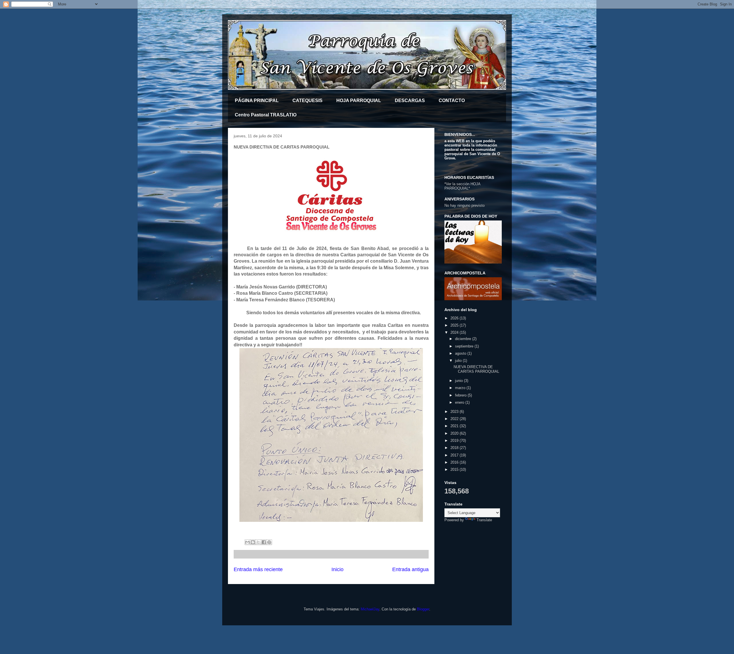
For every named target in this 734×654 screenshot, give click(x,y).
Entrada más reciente (258, 569)
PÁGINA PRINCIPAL (257, 100)
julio (459, 360)
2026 (455, 318)
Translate (484, 520)
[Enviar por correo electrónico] (247, 542)
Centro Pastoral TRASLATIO (265, 114)
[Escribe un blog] (253, 542)
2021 (455, 426)
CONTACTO (452, 100)
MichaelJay (370, 609)
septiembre (465, 346)
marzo (460, 388)
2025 (455, 325)
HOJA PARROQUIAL (358, 100)
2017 (455, 455)
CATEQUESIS (307, 100)
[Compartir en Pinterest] (269, 542)
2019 (455, 440)
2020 (455, 433)
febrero (461, 395)
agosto (461, 353)
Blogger (423, 609)
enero (460, 402)
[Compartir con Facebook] (264, 542)
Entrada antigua (410, 569)
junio (459, 380)
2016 (455, 462)
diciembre (463, 339)
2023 (455, 411)
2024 (455, 332)
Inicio (337, 569)
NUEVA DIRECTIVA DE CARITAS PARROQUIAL (476, 369)
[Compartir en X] (258, 542)
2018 (455, 448)
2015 (455, 469)
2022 (455, 419)
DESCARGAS (410, 100)
